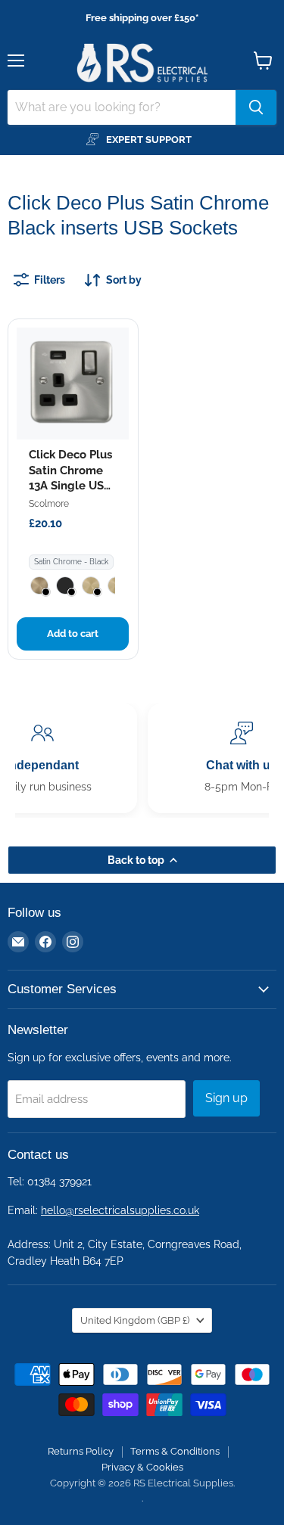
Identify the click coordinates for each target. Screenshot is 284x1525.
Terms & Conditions (175, 1451)
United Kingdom (134, 1320)
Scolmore (49, 503)
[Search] (256, 107)
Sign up (226, 1098)
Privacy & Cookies (142, 1467)
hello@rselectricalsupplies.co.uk (120, 1210)
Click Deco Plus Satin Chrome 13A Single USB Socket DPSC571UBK (70, 485)
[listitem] (39, 585)
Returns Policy (81, 1451)
